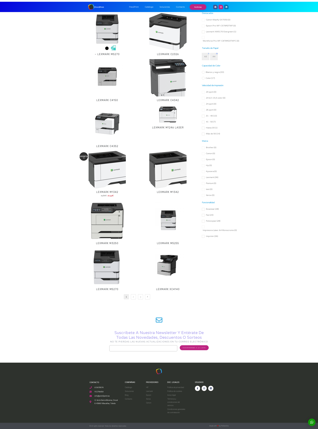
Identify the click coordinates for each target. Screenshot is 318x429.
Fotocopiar (213, 221)
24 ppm (211, 104)
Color (210, 78)
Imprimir (212, 236)
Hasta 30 (211, 128)
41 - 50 (211, 122)
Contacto (180, 7)
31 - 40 (211, 116)
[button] (312, 422)
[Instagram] (221, 7)
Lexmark (212, 177)
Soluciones (165, 7)
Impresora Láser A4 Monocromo (220, 230)
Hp (209, 165)
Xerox (210, 195)
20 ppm (211, 92)
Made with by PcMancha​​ (219, 426)
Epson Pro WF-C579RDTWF (221, 25)
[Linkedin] (226, 7)
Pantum (211, 183)
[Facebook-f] (197, 388)
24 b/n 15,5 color (215, 98)
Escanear (212, 209)
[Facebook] (215, 7)
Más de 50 (213, 133)
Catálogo (149, 7)
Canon (210, 153)
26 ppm (211, 110)
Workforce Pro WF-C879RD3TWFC (221, 41)
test (209, 189)
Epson (210, 159)
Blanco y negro (215, 72)
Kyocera (211, 171)
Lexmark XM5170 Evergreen (221, 31)
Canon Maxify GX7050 (218, 20)
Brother (211, 147)
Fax (209, 215)
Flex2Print (134, 7)
